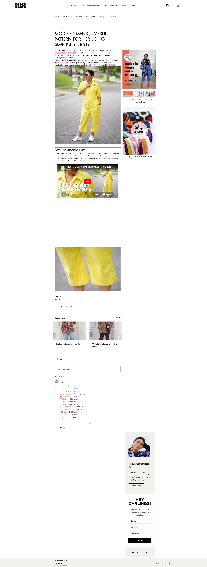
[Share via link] (72, 306)
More (112, 17)
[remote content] (87, 181)
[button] (178, 5)
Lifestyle (102, 17)
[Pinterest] (147, 552)
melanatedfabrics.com (140, 159)
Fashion (79, 17)
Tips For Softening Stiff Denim (67, 344)
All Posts (56, 17)
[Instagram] (142, 552)
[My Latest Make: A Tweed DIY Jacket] (105, 331)
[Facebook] (137, 552)
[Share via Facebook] (56, 306)
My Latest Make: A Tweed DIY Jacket (104, 345)
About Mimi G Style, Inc (60, 560)
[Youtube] (133, 552)
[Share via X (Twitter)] (61, 306)
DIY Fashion (67, 17)
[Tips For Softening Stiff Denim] (69, 331)
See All (118, 318)
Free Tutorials (90, 17)
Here (143, 102)
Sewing (57, 299)
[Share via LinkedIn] (66, 306)
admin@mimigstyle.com (60, 565)
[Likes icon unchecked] (61, 428)
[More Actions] (119, 381)
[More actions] (119, 27)
